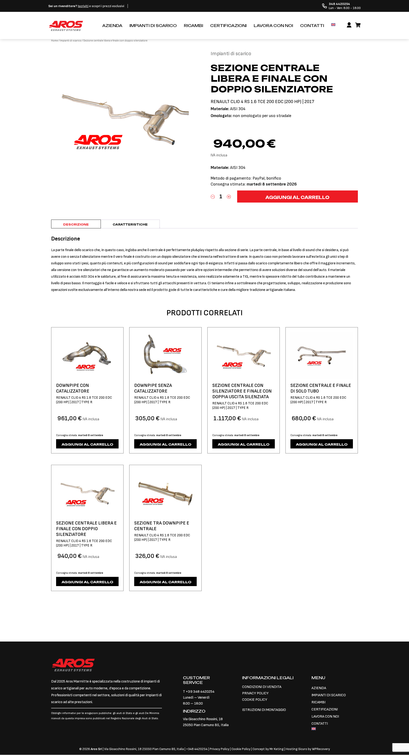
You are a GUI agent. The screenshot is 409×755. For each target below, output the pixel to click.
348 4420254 (198, 749)
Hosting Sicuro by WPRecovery (308, 749)
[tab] (76, 224)
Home (54, 40)
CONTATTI (312, 25)
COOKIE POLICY (254, 699)
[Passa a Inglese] (333, 24)
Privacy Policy (220, 749)
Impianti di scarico (70, 40)
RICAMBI (193, 25)
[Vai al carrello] (358, 25)
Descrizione (76, 224)
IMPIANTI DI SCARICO (153, 25)
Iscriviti (83, 6)
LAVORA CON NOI (273, 25)
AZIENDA (112, 25)
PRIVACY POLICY (255, 693)
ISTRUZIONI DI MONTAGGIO (264, 710)
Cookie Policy (240, 749)
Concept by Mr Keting (268, 749)
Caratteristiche (130, 224)
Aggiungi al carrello (297, 197)
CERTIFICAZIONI (228, 25)
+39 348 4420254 (200, 691)
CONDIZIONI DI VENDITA (261, 687)
